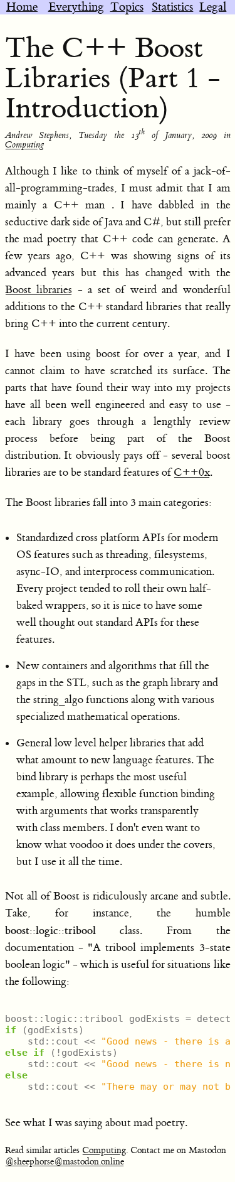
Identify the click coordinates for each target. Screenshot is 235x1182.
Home (22, 7)
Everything (76, 7)
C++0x (192, 473)
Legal (212, 7)
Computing (24, 145)
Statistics (172, 7)
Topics (127, 7)
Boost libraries (39, 290)
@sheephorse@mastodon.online (64, 1162)
